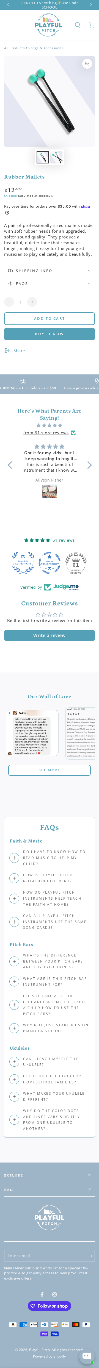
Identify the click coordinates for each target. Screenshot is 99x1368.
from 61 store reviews (46, 432)
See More (49, 770)
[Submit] (92, 1256)
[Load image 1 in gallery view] (43, 157)
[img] (49, 425)
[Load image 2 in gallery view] (56, 157)
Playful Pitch (39, 1349)
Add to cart (49, 318)
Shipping (10, 196)
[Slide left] (8, 5)
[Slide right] (90, 5)
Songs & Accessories (46, 48)
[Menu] (7, 25)
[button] (77, 25)
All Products (14, 48)
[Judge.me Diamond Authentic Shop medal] (23, 563)
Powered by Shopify (49, 1356)
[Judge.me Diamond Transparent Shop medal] (49, 563)
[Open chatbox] (87, 1356)
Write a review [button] (49, 635)
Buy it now (49, 333)
